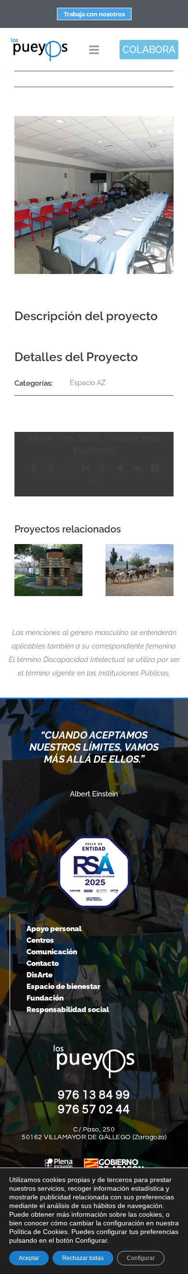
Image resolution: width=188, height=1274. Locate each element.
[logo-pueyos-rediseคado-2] (39, 40)
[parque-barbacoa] (48, 570)
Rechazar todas (83, 1258)
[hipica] (140, 570)
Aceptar (29, 1258)
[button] (21, 570)
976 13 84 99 (94, 1095)
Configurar (141, 1258)
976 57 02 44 (94, 1109)
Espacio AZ (88, 383)
